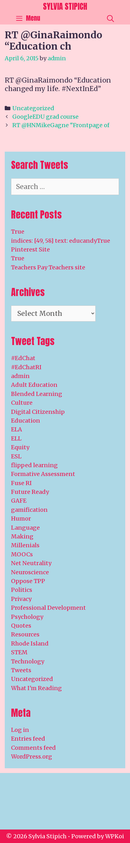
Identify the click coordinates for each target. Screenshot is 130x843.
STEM (19, 652)
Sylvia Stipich (65, 6)
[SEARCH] (110, 18)
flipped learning (34, 465)
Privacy (21, 599)
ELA (16, 429)
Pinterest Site (30, 249)
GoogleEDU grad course (45, 116)
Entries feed (28, 738)
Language (25, 527)
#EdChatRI (26, 367)
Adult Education (34, 384)
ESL (16, 456)
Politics (21, 589)
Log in (20, 729)
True (17, 231)
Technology (27, 661)
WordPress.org (31, 756)
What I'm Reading (36, 688)
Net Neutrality (31, 563)
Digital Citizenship (38, 411)
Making (22, 536)
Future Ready (30, 491)
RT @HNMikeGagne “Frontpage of (60, 125)
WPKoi (114, 836)
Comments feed (33, 747)
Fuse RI (21, 483)
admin (20, 376)
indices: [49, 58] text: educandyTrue (60, 240)
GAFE (19, 500)
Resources (25, 634)
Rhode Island (30, 643)
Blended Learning (36, 393)
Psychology (27, 616)
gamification (29, 509)
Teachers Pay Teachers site (48, 267)
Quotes (21, 625)
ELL (16, 438)
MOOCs (22, 554)
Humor (21, 518)
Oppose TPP (28, 581)
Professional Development (48, 607)
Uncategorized (33, 108)
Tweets (21, 670)
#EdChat (23, 358)
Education (25, 420)
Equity (20, 447)
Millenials (25, 545)
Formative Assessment (43, 474)
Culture (21, 402)
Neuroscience (30, 572)
